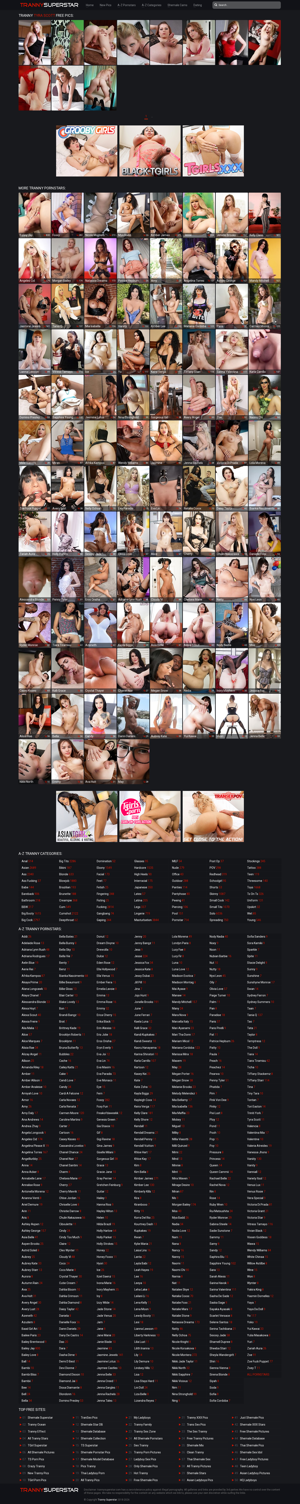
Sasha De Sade (221, 1296)
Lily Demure (143, 1361)
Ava (26, 1289)
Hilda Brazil (106, 1224)
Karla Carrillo (145, 1060)
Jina (138, 988)
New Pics (105, 5)
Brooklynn (67, 1041)
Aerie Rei (29, 969)
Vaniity (254, 1158)
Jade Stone (106, 1309)
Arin (26, 1211)
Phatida (216, 1087)
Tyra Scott (255, 1119)
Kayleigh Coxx (145, 1100)
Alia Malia (30, 1028)
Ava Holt (29, 1296)
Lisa (138, 1374)
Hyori (102, 1263)
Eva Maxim (106, 1067)
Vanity (252, 1165)
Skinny (217, 893)
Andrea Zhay (31, 1126)
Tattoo (254, 867)
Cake (63, 1073)
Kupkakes (142, 1230)
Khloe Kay (142, 1158)
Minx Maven (181, 1178)
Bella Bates (68, 936)
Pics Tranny (88, 1466)
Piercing (180, 907)
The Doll (253, 1047)
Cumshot (68, 913)
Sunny (252, 969)
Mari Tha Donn (183, 1034)
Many (177, 1008)
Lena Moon (142, 1309)
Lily (138, 1355)
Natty (177, 1328)
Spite (252, 956)
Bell (26, 1394)
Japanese (143, 887)
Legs (140, 907)
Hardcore (143, 867)
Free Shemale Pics (146, 1480)
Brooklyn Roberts (72, 1034)
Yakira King (255, 1289)
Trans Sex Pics (196, 1424)
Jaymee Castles (109, 1368)
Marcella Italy (182, 1021)
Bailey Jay (31, 1348)
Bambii (27, 1381)
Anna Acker (30, 1171)
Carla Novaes (69, 1100)
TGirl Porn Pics (37, 1480)
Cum (65, 907)
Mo (175, 1198)
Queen (216, 1165)
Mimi (177, 1152)
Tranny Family (143, 1424)
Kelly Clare (143, 1113)
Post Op (217, 861)
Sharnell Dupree (221, 1341)
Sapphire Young (223, 1263)
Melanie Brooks (184, 1087)
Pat (214, 1034)
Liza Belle (141, 1394)
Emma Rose (106, 1002)
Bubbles (66, 1054)
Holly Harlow (106, 1230)
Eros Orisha (106, 1041)
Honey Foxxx (107, 1256)
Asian (29, 867)
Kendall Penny (145, 1139)
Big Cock (31, 920)
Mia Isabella (182, 1106)
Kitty (139, 1211)
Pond (215, 1126)
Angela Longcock (34, 1132)
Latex (139, 893)
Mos (176, 1211)
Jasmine (104, 1348)
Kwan (139, 1237)
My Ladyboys (142, 1417)
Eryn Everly (105, 1047)
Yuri (250, 1341)
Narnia (177, 1276)
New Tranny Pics (38, 1473)
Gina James (105, 1145)
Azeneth (29, 1315)
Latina (141, 900)
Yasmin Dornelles (260, 1296)
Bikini (65, 867)
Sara (215, 1270)
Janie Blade (106, 1341)
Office (177, 874)
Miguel (178, 1126)
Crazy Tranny (36, 1466)
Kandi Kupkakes (145, 1034)
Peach (216, 1060)
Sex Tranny (141, 1445)
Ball (26, 1361)
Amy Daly (30, 1113)
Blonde (66, 874)
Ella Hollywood (107, 969)
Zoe (251, 1355)
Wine (252, 1270)
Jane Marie (106, 1335)
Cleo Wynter (69, 1250)
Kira (137, 1198)
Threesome (257, 880)
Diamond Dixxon (71, 1374)
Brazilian (67, 887)
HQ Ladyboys (248, 1480)
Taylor (252, 1034)
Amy (27, 1106)
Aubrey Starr (32, 1270)
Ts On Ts (255, 893)
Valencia (253, 1126)
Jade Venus (106, 1315)
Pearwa (216, 1073)
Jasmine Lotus (108, 1361)
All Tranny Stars (38, 1438)
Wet (251, 913)
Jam (101, 1322)
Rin (213, 1191)
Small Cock (219, 900)
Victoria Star (256, 1217)
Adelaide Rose (33, 943)
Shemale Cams (177, 5)
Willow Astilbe (257, 1263)
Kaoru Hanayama (147, 1047)
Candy (65, 1087)
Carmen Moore (71, 1113)
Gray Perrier (106, 1178)
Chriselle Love (69, 1204)
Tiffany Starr (258, 1080)
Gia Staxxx (105, 1126)
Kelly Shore (143, 1119)
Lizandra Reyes (145, 1400)
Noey (214, 943)
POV (215, 867)
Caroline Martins (70, 1119)
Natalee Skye (182, 1289)
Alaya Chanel (31, 995)
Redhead (218, 874)
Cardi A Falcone (71, 1093)
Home (90, 5)
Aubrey (28, 1256)
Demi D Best (69, 1361)
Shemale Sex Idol (251, 1452)
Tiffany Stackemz (260, 1073)
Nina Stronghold (184, 1394)
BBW (27, 907)
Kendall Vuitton (145, 1145)
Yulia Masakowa (258, 1335)
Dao (63, 1341)
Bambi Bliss (30, 1374)
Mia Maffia (180, 1113)
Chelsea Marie (70, 1178)
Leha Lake (142, 1289)
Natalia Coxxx (182, 1296)
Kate (138, 1080)
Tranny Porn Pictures (147, 1452)
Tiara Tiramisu (258, 1060)
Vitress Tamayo (260, 1224)
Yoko (252, 1322)
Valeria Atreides (259, 1145)
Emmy (103, 1008)
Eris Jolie (104, 1034)
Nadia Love (181, 1230)
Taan (251, 1008)
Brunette (67, 893)
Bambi (28, 1368)
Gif (100, 1132)
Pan (213, 1008)
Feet (101, 880)
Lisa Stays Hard (146, 1381)
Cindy (64, 1230)
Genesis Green (107, 1119)
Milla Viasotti (182, 1139)
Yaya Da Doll (256, 1309)
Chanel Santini (70, 1165)
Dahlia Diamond (70, 1302)
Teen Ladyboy (249, 1466)
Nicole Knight (181, 1341)
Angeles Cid (32, 1139)
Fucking (105, 907)
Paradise (217, 1015)
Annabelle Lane (34, 1178)
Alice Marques (32, 1041)
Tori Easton (256, 1106)
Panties (179, 887)
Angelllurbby (32, 1158)
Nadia (177, 1224)
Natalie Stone (182, 1315)
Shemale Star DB (92, 1424)
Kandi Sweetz (145, 1041)
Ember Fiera (106, 982)
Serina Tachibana (223, 1328)
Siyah (214, 1381)
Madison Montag (184, 982)
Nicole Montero (184, 1355)
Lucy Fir (178, 956)
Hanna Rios (105, 1204)
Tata (252, 1028)
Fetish (102, 887)
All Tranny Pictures (199, 1466)
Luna (177, 962)
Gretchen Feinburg (110, 1185)
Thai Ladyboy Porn (93, 1473)
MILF (177, 861)
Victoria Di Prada (259, 1204)
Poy (214, 1145)
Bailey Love (30, 1355)
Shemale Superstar (40, 1417)
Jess (138, 949)
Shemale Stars (196, 1473)
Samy (214, 1243)
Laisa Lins (142, 1250)
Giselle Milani (106, 1152)
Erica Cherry (106, 1015)
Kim (137, 1165)
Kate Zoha (142, 1087)
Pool (177, 913)
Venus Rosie (256, 1191)
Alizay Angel (32, 1054)
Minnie (177, 1165)
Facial (103, 874)
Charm (64, 1171)
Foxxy (103, 1100)
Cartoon (66, 1132)
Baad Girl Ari (31, 1328)
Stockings (256, 861)
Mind (177, 1158)
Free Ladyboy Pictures (254, 1459)
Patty (215, 1047)
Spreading (219, 920)
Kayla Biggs (143, 1093)
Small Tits (220, 907)
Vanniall (254, 1171)
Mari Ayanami (183, 1028)
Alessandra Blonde (36, 1002)
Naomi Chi (180, 1270)
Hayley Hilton (107, 1211)
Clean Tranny (195, 1452)
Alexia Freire (31, 1021)
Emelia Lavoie (107, 988)
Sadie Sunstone (221, 1230)
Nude (178, 867)
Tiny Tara (255, 1093)
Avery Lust (30, 1309)
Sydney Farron (257, 995)
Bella (27, 1400)
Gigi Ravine (106, 1139)
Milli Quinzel (181, 1145)
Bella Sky (67, 949)
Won (251, 1276)
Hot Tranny (141, 1473)
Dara (63, 1348)
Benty (64, 962)
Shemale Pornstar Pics (95, 1452)
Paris (215, 1021)
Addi (26, 936)
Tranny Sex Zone (145, 1431)
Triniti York (255, 1113)
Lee (138, 1276)
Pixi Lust (216, 1113)
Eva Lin (103, 1060)
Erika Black (105, 1021)
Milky (176, 1132)
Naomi (178, 1263)
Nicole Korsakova (184, 1348)
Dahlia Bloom (69, 1289)
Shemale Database (93, 1431)
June (138, 1008)
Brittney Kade (69, 1028)
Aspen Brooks (32, 1243)
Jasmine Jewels (110, 1355)
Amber (28, 1073)
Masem (179, 1060)
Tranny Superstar (107, 1499)
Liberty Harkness (147, 1335)
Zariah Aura (256, 1348)
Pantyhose (181, 893)
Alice (27, 1034)
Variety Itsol (256, 1178)
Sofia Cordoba (220, 1400)
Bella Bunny (68, 943)
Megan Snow (182, 1080)
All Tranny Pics (90, 1480)
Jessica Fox (143, 962)
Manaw (179, 995)
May (176, 1067)
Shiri (214, 1361)
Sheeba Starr (220, 1348)
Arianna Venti (31, 1198)
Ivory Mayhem (108, 1289)
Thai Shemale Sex (198, 1459)
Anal (27, 861)
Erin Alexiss (106, 1028)
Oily (213, 982)
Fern (101, 1093)
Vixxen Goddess (259, 1237)
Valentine (255, 1139)
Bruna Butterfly (71, 1047)
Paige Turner (220, 995)
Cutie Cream (68, 1283)
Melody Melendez (184, 1093)
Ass (28, 874)
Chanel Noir (68, 1158)
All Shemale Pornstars (148, 1438)
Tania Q (254, 1015)
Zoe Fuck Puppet (260, 1361)
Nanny (178, 1256)
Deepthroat (68, 920)
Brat (63, 1021)
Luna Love (180, 969)
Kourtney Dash (145, 1224)
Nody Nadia (219, 936)
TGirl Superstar (37, 1445)
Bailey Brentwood (34, 1341)
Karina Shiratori (146, 1054)
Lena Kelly (142, 1302)
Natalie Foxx (181, 1302)
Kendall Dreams (146, 1132)
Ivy (99, 1296)
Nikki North (181, 1368)
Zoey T (253, 1368)
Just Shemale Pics (252, 1417)
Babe (28, 887)
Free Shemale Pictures (254, 1431)
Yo (251, 1315)
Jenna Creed (107, 1381)
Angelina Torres (35, 1152)
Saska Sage (218, 1302)
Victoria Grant (258, 1211)
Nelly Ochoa (181, 1335)
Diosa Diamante (70, 1387)
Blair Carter (68, 995)
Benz (64, 969)
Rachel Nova (219, 1185)
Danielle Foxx (69, 1322)
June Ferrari (143, 1015)
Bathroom (31, 900)
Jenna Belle (106, 1374)
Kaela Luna (143, 1021)
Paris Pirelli (218, 1028)
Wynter (253, 1283)
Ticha (252, 1067)
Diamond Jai (68, 1381)
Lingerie (142, 913)
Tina (251, 1087)
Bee (26, 1387)
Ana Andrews (32, 1119)
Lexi (138, 1322)
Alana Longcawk (34, 988)
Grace (102, 1165)
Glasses (141, 861)
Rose (215, 1198)
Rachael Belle (220, 1178)
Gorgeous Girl (107, 1158)
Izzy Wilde (105, 1302)
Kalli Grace (142, 1028)
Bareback (30, 893)
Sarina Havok (219, 1283)
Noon (215, 949)
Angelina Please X (35, 1145)
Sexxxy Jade (220, 1335)
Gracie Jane (106, 1171)
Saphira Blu (219, 1256)
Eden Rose (105, 962)
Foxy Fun (104, 1106)
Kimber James (146, 1178)
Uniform (255, 900)
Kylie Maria (143, 1243)
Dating (197, 5)
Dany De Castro (71, 1335)
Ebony (104, 867)
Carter (64, 1126)
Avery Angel (31, 1302)
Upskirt (253, 907)
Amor (27, 1100)
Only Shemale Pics (146, 1466)
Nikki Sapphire (182, 1374)
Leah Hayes (143, 1270)
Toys (253, 887)
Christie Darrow (70, 1211)
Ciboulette (67, 1224)
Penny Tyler (219, 1080)
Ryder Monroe (221, 1217)
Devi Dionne (68, 1368)
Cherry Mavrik (70, 1191)
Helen (102, 1217)
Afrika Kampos (33, 975)
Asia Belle (30, 1237)
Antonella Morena (35, 1191)
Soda (214, 1387)
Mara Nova (180, 1015)
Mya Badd (180, 1217)
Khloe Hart (142, 1152)
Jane (101, 1328)
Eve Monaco (106, 1080)
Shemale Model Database (97, 1459)
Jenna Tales (106, 1400)
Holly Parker (106, 1237)
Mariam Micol (182, 1041)
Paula (214, 1054)
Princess (217, 1158)
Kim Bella (141, 1171)
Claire (64, 1243)
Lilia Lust (141, 1341)
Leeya (140, 1283)
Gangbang (105, 913)
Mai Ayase (180, 988)
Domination (106, 861)
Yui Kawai (255, 1328)
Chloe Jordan (69, 1198)
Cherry (65, 1185)
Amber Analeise (34, 1087)
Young (254, 920)
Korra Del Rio (144, 1217)
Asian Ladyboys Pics (200, 1480)
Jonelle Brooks (146, 1002)
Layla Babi (142, 1263)
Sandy (216, 1250)
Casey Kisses (69, 1139)
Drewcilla (104, 949)
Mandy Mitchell (184, 1002)
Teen (253, 874)
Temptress (256, 1041)
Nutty (215, 969)
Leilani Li (141, 1296)
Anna (27, 1165)
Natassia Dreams (186, 1322)
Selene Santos (221, 1322)
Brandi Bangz (69, 1015)
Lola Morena (182, 936)
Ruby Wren (218, 1204)
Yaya (251, 1302)
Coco (64, 1263)
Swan (252, 988)
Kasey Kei (142, 1073)
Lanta (140, 1256)
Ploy (214, 1119)
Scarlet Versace (221, 1315)
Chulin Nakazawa (72, 1217)
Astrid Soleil (30, 1250)
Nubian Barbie (220, 956)
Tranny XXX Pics (197, 1417)
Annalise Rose (32, 1185)
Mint (177, 1171)
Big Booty (31, 913)
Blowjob (68, 880)
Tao (250, 1021)
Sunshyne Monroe (260, 982)
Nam (177, 1237)
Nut (214, 962)
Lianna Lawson (145, 1328)
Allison (28, 1060)
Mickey (178, 1119)
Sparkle (253, 949)
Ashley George (34, 1230)
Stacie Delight (257, 962)
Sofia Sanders (257, 936)
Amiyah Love (32, 1093)
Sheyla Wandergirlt (223, 1355)
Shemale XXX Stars (252, 1424)
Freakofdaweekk (109, 1113)
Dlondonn (67, 1394)
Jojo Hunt (141, 995)
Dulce (102, 956)
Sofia (214, 1394)
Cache (65, 1060)
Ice (100, 1270)
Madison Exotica (183, 975)
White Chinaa (257, 1256)
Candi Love (67, 1080)
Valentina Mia (258, 1132)
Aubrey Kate (31, 1263)
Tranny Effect (37, 1431)
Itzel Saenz (106, 1276)
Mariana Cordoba (186, 1047)
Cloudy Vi (67, 1256)
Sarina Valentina (223, 1289)
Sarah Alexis (220, 1276)
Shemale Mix (195, 1445)
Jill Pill (140, 982)
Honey (103, 1250)
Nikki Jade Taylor (185, 1361)
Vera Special (256, 1198)
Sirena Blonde (220, 1374)
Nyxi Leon (218, 975)
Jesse (141, 956)
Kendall (141, 1126)
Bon (63, 1008)
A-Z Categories (151, 5)
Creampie (68, 900)
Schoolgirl (218, 880)
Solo (216, 913)
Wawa (253, 1243)
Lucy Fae (179, 949)
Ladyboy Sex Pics (145, 1459)
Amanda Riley (32, 1067)
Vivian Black (256, 1230)
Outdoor (180, 880)
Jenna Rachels (108, 1394)
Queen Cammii (221, 1171)
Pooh (215, 1132)
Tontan (253, 1100)
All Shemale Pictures (41, 1452)
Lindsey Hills (144, 1368)
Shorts (216, 887)
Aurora (27, 1276)
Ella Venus (105, 975)
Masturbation (146, 920)
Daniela (65, 1315)
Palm (215, 1002)
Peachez (217, 1067)
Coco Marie (67, 1270)
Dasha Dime (68, 1355)
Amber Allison (32, 1080)
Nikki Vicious (182, 1381)
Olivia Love (218, 988)
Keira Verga (144, 1106)
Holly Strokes (107, 1243)
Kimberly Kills (144, 1191)
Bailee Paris (31, 1335)
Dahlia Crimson (70, 1296)
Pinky (215, 1106)
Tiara (252, 1054)
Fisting (103, 900)
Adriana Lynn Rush (35, 949)
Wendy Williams (259, 1250)
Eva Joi (103, 1054)
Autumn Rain (32, 1283)
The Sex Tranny (197, 1431)
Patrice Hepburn (222, 1041)
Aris (25, 1217)
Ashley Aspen (32, 1224)
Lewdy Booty (144, 1315)
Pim (213, 1093)
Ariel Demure (32, 1204)
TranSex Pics (89, 1417)
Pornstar (180, 920)
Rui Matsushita (221, 1211)
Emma (103, 995)
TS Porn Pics (36, 1459)
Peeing (178, 900)
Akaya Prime (32, 982)
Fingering (105, 893)
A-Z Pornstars (127, 5)
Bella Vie (65, 956)
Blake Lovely (69, 1002)
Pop (214, 1139)
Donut (102, 936)
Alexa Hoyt (30, 1008)
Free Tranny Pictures (200, 1438)
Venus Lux (255, 1185)
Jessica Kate (143, 969)
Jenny (140, 936)
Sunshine (254, 975)
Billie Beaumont (70, 982)
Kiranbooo (142, 1204)
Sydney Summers (260, 1002)
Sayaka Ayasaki (221, 1309)
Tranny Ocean (37, 1424)
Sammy (217, 1237)
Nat (176, 1283)
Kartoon (141, 1067)
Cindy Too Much (70, 1237)
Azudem (28, 1322)
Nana (176, 1243)
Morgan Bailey (184, 1204)
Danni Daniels (69, 1328)
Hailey (102, 1198)
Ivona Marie (106, 1283)
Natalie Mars (182, 1309)
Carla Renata (68, 1106)
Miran (177, 1191)
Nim (176, 1387)
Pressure (216, 1152)
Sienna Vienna (220, 1368)
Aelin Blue (30, 962)
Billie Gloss (68, 988)
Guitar (102, 1191)
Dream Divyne (108, 943)
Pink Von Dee (219, 1100)
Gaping (104, 920)
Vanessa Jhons (258, 1152)
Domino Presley (71, 1400)
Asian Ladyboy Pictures (255, 1473)
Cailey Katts (68, 1067)
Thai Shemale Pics (252, 1445)
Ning (176, 1400)
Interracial (143, 880)
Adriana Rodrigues (35, 956)
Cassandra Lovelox (72, 1145)
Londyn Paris (181, 943)
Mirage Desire (183, 1185)
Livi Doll (141, 1387)
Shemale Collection (93, 1438)
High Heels (143, 874)
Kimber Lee (144, 1185)
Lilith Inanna (143, 1348)
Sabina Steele (220, 1224)
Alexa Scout (31, 1015)
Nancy (178, 1250)
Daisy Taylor (69, 1309)
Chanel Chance (70, 1152)
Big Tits (67, 861)
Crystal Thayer (70, 1276)
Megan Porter (183, 1073)
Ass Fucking (31, 880)
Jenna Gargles (108, 1387)
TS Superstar (89, 1445)
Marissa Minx (182, 1054)
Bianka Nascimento (73, 975)
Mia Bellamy (182, 1100)
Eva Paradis (106, 1073)
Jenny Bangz (144, 943)
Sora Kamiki (256, 943)
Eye (101, 1087)
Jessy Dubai (144, 975)
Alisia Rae (30, 1047)
